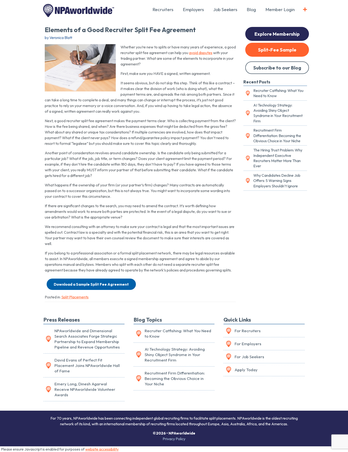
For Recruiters (248, 330)
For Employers (248, 343)
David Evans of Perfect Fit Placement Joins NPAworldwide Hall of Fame (87, 365)
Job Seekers (225, 9)
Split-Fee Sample (277, 50)
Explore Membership (277, 34)
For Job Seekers (249, 356)
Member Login (280, 9)
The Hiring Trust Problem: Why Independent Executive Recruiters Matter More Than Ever (277, 158)
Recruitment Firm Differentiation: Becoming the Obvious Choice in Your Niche (277, 135)
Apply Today (246, 369)
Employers (193, 9)
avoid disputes (200, 52)
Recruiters (162, 9)
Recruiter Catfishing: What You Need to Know (278, 93)
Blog (251, 9)
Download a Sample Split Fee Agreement (91, 284)
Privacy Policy (174, 438)
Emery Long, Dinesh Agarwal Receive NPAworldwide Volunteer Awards (84, 389)
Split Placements (75, 297)
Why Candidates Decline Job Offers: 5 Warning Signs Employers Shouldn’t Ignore (276, 180)
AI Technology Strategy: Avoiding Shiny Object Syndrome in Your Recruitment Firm (278, 113)
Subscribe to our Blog (277, 68)
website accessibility (102, 449)
